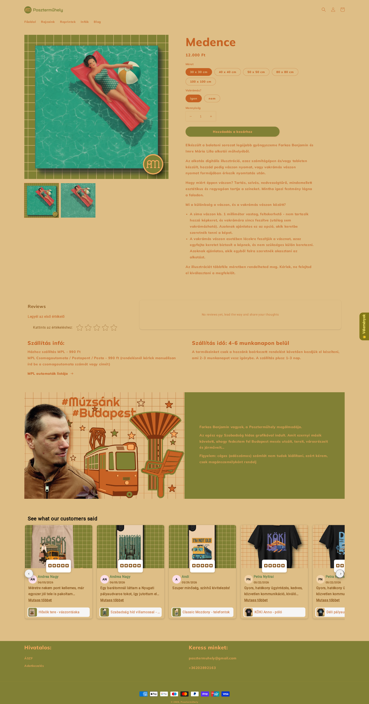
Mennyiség (193, 108)
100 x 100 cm (200, 81)
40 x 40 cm (227, 72)
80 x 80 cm (285, 72)
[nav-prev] (29, 573)
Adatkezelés (34, 666)
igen (193, 98)
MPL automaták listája (48, 373)
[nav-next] (340, 573)
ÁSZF (28, 658)
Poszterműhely (189, 702)
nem (212, 98)
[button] (323, 9)
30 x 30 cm (199, 72)
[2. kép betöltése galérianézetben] (78, 200)
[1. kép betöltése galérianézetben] (41, 200)
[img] (58, 566)
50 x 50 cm (256, 72)
